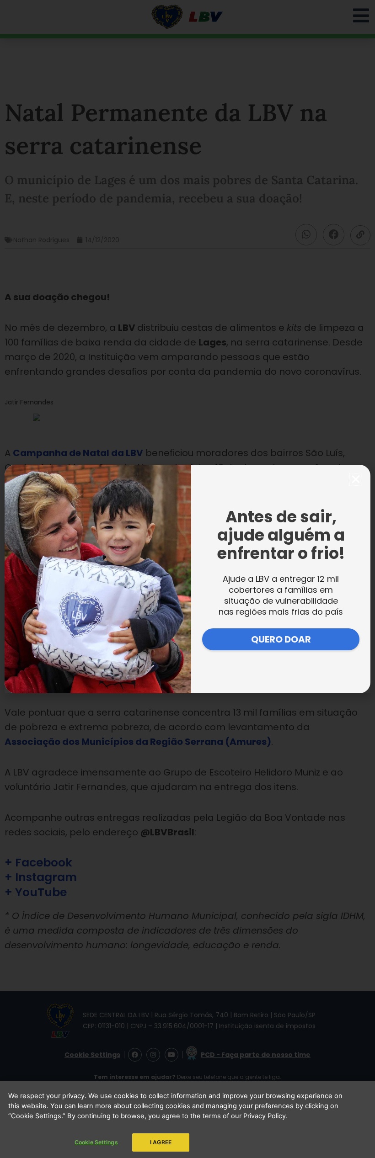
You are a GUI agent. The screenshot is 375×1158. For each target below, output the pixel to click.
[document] (187, 579)
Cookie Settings (96, 1142)
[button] (355, 479)
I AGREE (160, 1142)
